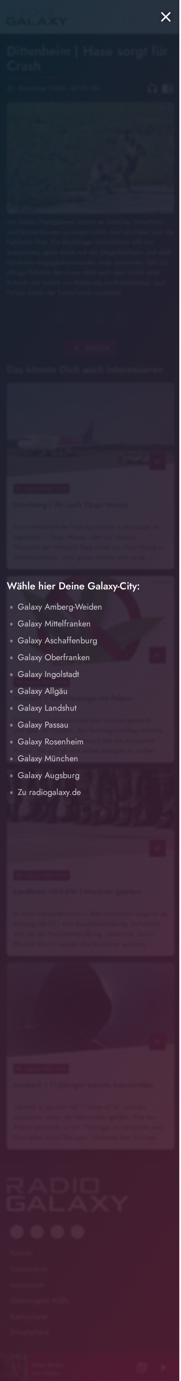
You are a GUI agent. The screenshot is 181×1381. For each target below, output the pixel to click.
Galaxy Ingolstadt (48, 674)
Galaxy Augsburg (49, 775)
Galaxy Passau (43, 725)
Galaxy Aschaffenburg (57, 640)
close (165, 16)
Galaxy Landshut (47, 708)
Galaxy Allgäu (43, 691)
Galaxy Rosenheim (51, 742)
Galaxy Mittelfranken (54, 624)
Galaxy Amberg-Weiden (60, 607)
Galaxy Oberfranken (54, 657)
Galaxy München (48, 758)
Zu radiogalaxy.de (49, 792)
